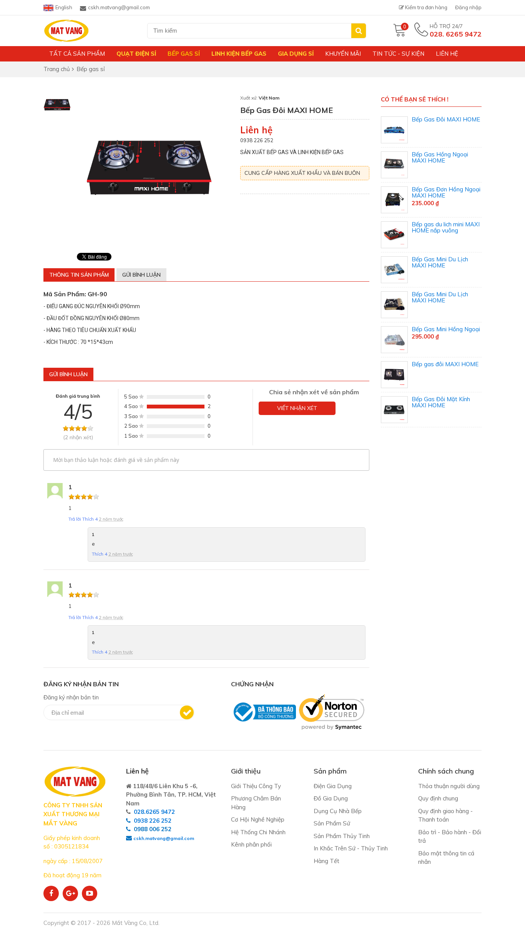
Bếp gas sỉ (184, 53)
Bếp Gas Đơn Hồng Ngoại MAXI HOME (446, 192)
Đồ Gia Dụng (331, 798)
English (63, 7)
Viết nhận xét (297, 408)
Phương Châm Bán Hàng (256, 803)
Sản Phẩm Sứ (332, 823)
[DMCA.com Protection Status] (233, 733)
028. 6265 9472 (456, 34)
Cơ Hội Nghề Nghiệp (257, 819)
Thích (90, 519)
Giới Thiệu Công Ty (256, 786)
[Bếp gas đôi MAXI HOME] (394, 374)
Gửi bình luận (141, 274)
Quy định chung (438, 798)
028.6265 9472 (154, 811)
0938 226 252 (152, 820)
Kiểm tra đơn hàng (425, 7)
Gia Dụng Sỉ (296, 53)
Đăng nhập (468, 7)
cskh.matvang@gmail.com (119, 7)
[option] (57, 105)
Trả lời (75, 519)
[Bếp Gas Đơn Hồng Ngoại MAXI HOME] (394, 199)
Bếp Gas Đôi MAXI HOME (446, 119)
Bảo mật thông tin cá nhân (446, 858)
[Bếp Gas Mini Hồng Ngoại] (394, 339)
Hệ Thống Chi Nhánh (258, 832)
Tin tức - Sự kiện (398, 53)
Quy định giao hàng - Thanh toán (445, 815)
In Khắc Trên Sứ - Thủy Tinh (351, 848)
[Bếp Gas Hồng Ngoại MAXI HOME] (394, 164)
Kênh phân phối (251, 844)
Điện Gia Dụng (333, 786)
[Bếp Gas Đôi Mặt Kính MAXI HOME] (394, 409)
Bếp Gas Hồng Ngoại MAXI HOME (440, 157)
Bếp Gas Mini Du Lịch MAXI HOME (440, 262)
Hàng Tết (326, 861)
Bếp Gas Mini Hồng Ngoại (446, 329)
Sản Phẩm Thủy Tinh (342, 836)
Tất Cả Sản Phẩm (77, 53)
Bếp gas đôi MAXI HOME (445, 364)
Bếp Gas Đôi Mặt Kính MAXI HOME (441, 402)
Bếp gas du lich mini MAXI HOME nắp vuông (446, 227)
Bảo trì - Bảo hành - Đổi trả (449, 836)
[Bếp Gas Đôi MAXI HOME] (394, 129)
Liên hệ (447, 53)
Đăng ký (187, 712)
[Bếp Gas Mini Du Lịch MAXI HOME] (394, 269)
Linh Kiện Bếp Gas (238, 53)
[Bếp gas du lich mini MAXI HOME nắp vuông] (394, 234)
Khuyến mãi (343, 53)
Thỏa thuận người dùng (449, 786)
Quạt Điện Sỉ (136, 53)
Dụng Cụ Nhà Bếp (338, 811)
